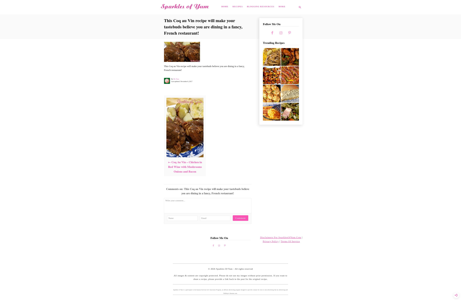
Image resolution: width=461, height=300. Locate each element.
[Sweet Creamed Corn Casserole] (272, 112)
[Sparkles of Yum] (185, 7)
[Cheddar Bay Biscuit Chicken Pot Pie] (272, 93)
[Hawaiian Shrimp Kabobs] (272, 75)
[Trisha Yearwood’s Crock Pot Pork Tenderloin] (272, 57)
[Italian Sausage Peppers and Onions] (290, 75)
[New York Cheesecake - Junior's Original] (290, 93)
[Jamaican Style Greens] (290, 112)
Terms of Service (290, 241)
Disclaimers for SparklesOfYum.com (280, 237)
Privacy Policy (271, 241)
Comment (240, 218)
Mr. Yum (176, 79)
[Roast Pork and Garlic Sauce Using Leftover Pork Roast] (290, 57)
